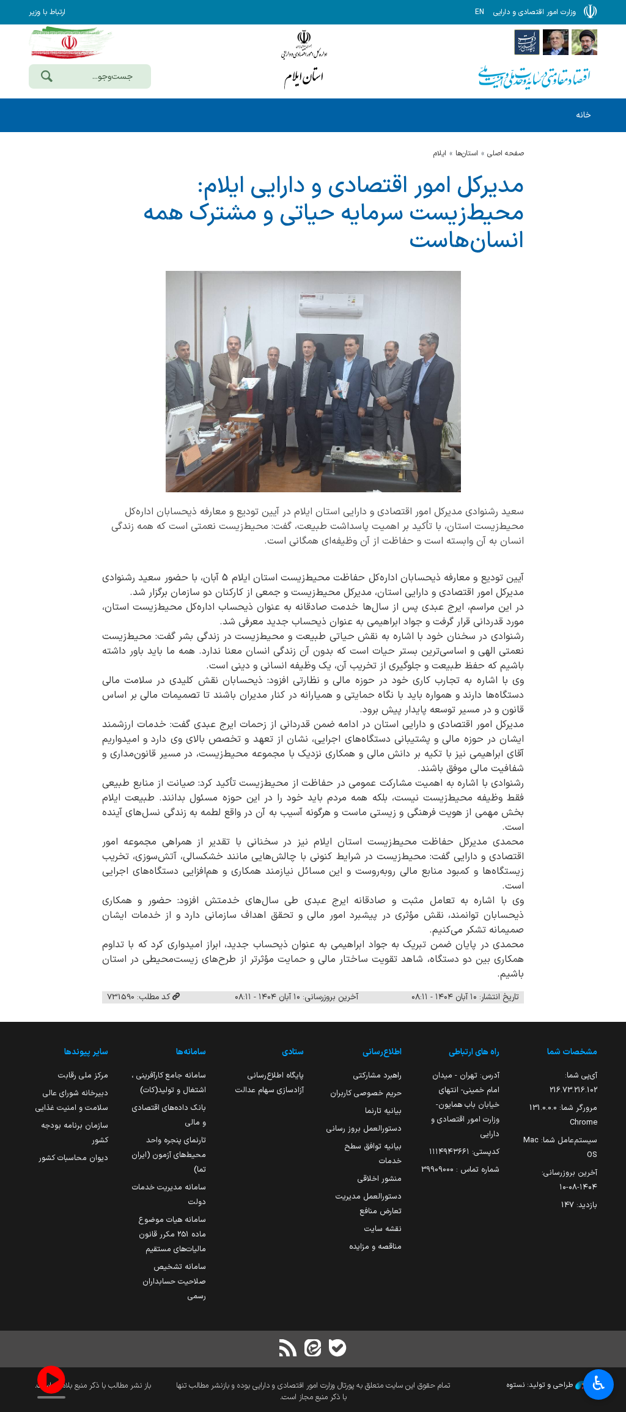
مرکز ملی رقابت (83, 1075)
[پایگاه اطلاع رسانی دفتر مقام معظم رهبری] (584, 41)
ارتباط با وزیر (47, 12)
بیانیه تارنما (383, 1111)
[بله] (337, 1349)
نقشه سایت (383, 1229)
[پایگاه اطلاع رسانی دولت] (527, 41)
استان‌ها (466, 153)
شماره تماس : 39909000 (460, 1169)
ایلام (439, 153)
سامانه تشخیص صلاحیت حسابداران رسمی (174, 1281)
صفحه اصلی (505, 153)
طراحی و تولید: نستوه (541, 1385)
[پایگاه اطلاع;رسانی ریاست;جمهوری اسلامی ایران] (556, 41)
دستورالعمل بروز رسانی (364, 1128)
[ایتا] (313, 1349)
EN (479, 12)
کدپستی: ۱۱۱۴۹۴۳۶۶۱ (464, 1152)
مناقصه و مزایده (375, 1246)
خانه (583, 115)
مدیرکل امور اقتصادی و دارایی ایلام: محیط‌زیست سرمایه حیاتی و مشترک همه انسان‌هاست (333, 214)
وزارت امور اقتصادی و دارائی (304, 59)
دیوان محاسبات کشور (73, 1158)
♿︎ (599, 1383)
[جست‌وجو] (46, 77)
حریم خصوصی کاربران (366, 1093)
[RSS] (288, 1349)
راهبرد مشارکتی (377, 1075)
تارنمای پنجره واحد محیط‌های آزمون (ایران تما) (168, 1154)
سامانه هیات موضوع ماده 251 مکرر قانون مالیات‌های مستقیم (172, 1234)
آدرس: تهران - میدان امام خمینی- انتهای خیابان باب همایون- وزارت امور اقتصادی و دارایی (465, 1105)
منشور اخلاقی (380, 1179)
